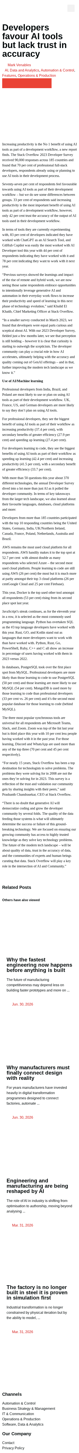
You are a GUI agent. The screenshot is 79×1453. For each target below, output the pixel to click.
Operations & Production (37, 75)
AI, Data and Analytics (22, 70)
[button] (60, 8)
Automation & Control (57, 70)
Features (9, 75)
